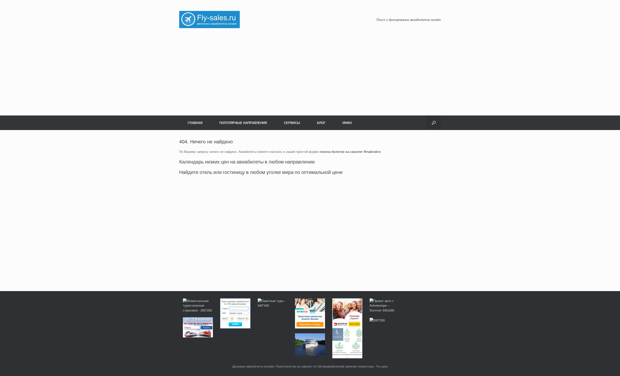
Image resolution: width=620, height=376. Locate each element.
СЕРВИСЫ (292, 122)
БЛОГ (321, 122)
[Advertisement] (310, 72)
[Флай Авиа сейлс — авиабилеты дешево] (209, 19)
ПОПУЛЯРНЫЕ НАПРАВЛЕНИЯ (243, 122)
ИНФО (347, 122)
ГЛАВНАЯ (195, 122)
